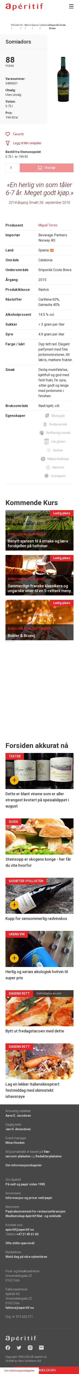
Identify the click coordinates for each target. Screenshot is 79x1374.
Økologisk (58, 416)
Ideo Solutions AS (29, 1360)
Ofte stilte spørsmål (19, 1243)
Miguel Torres (47, 225)
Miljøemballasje (58, 459)
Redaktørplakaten (49, 1156)
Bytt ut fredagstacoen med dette (34, 1031)
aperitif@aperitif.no (19, 1229)
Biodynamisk (58, 424)
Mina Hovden (15, 1142)
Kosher (58, 450)
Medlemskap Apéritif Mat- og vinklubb (33, 1216)
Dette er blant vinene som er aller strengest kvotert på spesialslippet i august (37, 799)
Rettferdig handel (58, 433)
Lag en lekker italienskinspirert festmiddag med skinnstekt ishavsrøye (32, 1090)
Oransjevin (58, 476)
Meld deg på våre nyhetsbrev (26, 1256)
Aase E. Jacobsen (18, 1115)
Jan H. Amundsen (18, 1129)
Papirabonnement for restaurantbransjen (35, 1211)
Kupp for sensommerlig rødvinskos (36, 918)
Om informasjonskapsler (23, 1165)
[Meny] (71, 6)
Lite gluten (58, 441)
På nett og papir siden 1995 (25, 1184)
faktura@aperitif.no (19, 1307)
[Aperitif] (24, 7)
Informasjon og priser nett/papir (28, 1198)
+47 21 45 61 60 (27, 1234)
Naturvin (58, 467)
